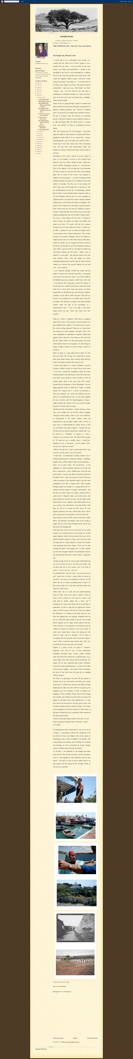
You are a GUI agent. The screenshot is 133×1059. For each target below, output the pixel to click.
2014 (38, 91)
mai (39, 133)
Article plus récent (58, 1038)
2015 (38, 89)
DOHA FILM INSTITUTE (42, 126)
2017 (38, 85)
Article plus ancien (92, 1038)
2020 (38, 83)
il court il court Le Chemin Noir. (42, 118)
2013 (38, 93)
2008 (38, 147)
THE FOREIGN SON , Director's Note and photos (43, 122)
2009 (38, 145)
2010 (38, 143)
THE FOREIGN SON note (44, 101)
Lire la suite (38, 77)
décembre (40, 97)
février (40, 137)
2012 (38, 95)
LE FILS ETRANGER (43, 99)
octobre (40, 131)
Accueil (75, 1038)
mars (39, 135)
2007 (38, 149)
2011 (38, 141)
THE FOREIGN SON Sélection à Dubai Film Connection (44, 104)
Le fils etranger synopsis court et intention (44, 114)
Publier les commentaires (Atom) (70, 1042)
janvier (40, 139)
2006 (38, 151)
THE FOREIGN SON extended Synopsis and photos (44, 110)
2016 (38, 87)
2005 (38, 153)
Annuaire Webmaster (41, 1049)
